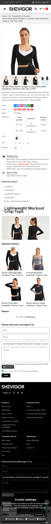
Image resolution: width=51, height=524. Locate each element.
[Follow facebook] (14, 393)
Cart (44, 9)
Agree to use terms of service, (20, 371)
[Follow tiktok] (22, 393)
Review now (31, 317)
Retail (29, 406)
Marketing (42, 519)
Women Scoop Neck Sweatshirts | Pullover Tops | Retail (13, 304)
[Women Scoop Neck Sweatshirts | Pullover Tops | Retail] (13, 289)
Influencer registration (35, 417)
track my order (23, 164)
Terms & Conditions (31, 371)
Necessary (11, 519)
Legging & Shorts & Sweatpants (9, 426)
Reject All (12, 515)
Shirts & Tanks (7, 414)
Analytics (21, 519)
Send (6, 375)
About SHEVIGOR (33, 440)
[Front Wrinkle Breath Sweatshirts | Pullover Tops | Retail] (37, 258)
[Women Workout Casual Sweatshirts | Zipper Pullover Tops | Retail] (37, 289)
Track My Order (7, 444)
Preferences (31, 519)
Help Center (6, 440)
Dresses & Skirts (8, 417)
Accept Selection (25, 515)
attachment (9, 367)
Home (4, 16)
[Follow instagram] (18, 393)
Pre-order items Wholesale (36, 414)
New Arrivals (6, 406)
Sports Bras (6, 410)
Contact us (30, 448)
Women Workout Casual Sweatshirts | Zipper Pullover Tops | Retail (37, 304)
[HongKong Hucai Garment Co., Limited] (20, 9)
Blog (28, 444)
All (9, 16)
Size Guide (5, 451)
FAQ (3, 455)
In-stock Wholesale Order (36, 410)
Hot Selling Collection (9, 431)
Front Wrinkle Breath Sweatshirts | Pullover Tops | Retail (37, 274)
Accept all (38, 515)
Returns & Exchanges (9, 448)
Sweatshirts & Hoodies (21, 16)
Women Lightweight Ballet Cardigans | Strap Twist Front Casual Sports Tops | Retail (13, 274)
